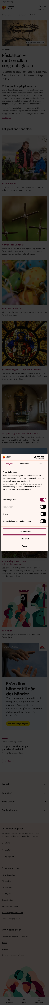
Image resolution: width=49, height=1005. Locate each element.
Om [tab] (40, 464)
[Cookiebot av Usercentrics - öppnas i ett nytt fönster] (36, 457)
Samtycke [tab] (9, 464)
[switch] (43, 507)
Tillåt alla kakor (25, 532)
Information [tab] (24, 464)
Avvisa (24, 546)
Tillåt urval (24, 539)
